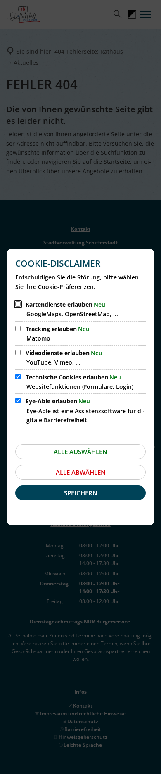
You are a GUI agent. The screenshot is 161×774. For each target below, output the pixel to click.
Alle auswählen (80, 451)
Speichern (80, 493)
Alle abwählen (81, 472)
